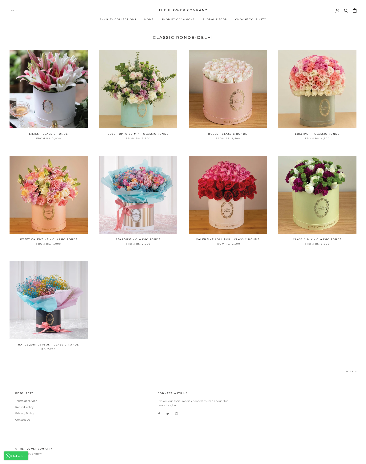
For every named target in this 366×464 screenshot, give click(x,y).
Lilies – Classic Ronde (48, 133)
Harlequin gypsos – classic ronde (48, 344)
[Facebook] (159, 413)
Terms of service (26, 401)
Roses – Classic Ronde (227, 133)
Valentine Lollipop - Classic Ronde (228, 239)
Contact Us (22, 419)
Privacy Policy (24, 413)
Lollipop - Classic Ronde (317, 133)
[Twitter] (167, 413)
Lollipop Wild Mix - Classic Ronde (138, 133)
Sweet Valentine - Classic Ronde (48, 239)
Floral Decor (215, 19)
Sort (350, 371)
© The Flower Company (33, 448)
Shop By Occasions (178, 19)
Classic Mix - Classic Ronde (317, 239)
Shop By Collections (118, 19)
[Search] (346, 10)
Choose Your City (250, 19)
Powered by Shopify (28, 453)
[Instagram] (176, 413)
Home (149, 19)
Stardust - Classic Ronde (138, 239)
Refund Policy (24, 407)
